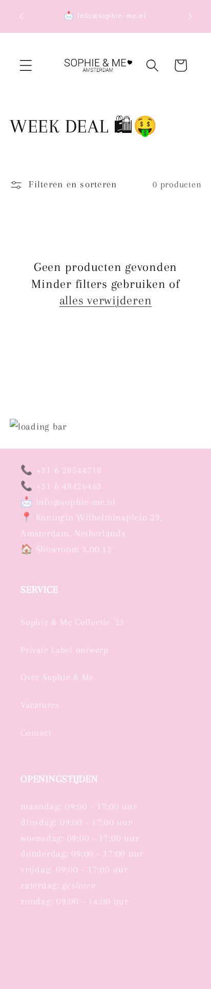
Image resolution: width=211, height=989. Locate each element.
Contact (35, 733)
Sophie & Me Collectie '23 (72, 622)
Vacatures (39, 705)
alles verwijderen (105, 300)
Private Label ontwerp (64, 650)
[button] (26, 65)
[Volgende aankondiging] (190, 16)
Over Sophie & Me (57, 677)
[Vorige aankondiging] (21, 16)
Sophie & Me (85, 982)
